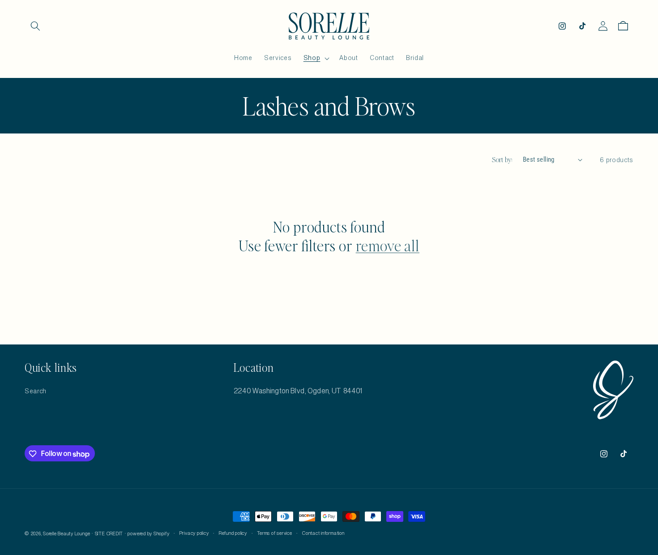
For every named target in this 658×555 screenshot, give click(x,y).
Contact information (323, 533)
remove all (387, 245)
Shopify (161, 534)
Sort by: (502, 159)
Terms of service (274, 533)
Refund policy (233, 533)
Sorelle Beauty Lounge (66, 534)
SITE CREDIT (109, 534)
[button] (35, 26)
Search (36, 391)
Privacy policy (194, 533)
